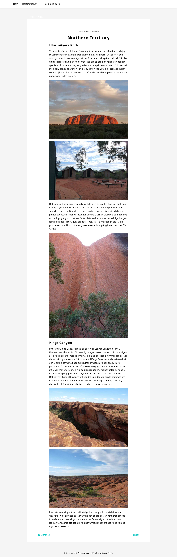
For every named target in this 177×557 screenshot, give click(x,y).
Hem (15, 3)
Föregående (44, 535)
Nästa (136, 535)
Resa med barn (52, 3)
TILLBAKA (36, 17)
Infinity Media (107, 553)
